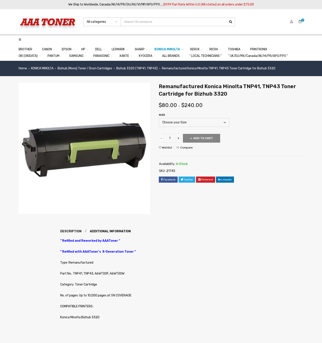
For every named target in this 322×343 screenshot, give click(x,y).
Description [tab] (70, 231)
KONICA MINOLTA (42, 68)
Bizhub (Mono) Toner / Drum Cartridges (85, 68)
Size (162, 114)
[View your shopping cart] (300, 22)
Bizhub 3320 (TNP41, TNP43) (137, 68)
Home (23, 68)
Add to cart (203, 138)
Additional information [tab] (110, 231)
